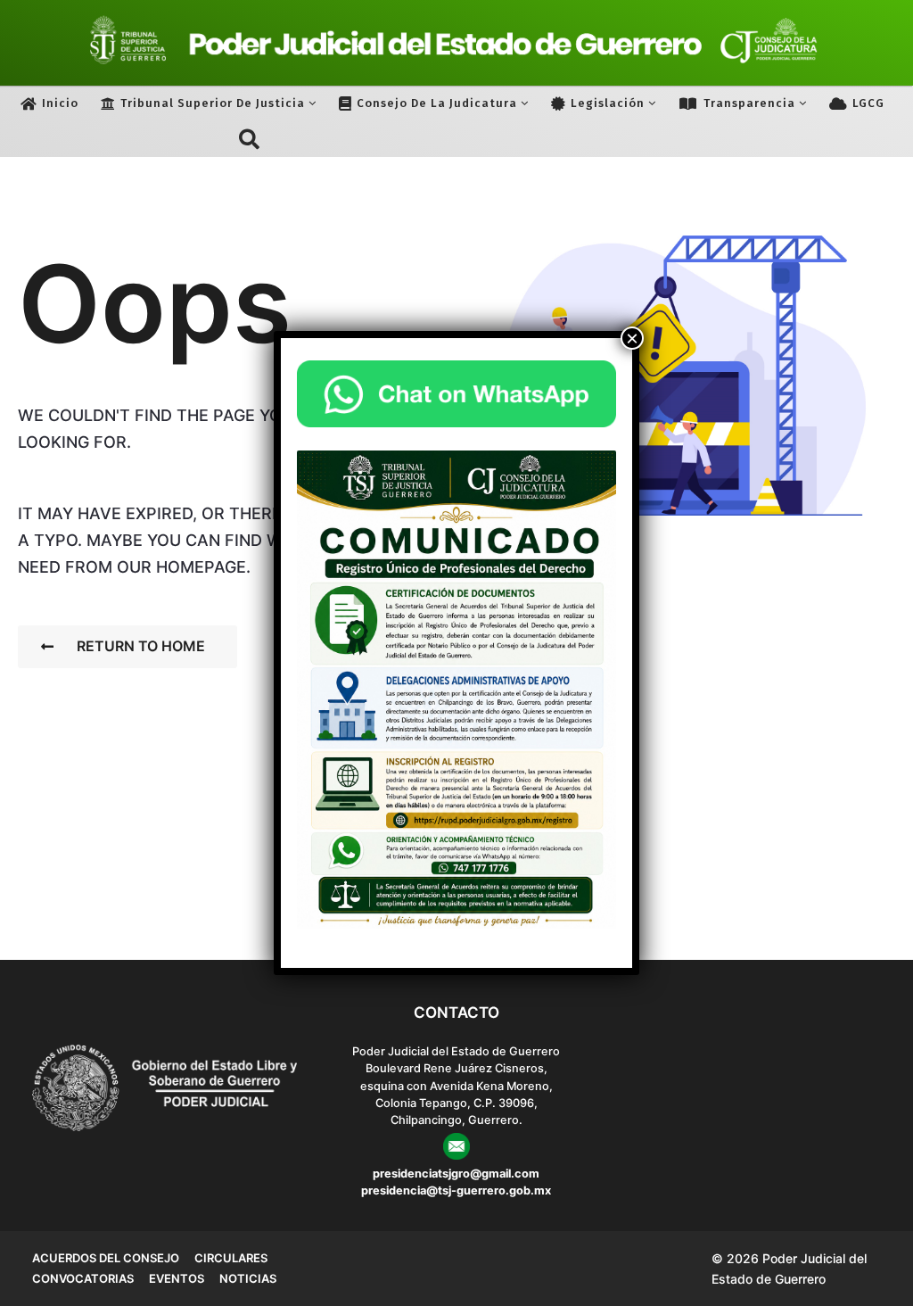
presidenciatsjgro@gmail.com (456, 1173)
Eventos (176, 1278)
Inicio (60, 103)
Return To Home (141, 646)
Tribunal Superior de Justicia (212, 103)
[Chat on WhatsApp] (456, 394)
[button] (249, 139)
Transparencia (749, 103)
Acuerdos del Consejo (105, 1258)
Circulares (230, 1258)
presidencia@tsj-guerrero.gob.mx (456, 1190)
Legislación (608, 103)
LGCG (868, 103)
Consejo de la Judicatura (437, 103)
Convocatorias (83, 1278)
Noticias (247, 1278)
